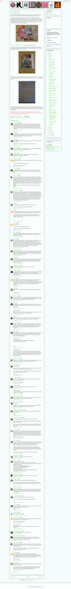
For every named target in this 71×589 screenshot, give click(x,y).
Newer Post (13, 577)
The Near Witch (52, 83)
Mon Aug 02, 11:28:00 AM (17, 300)
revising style (28, 117)
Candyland (15, 153)
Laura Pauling (15, 232)
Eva (14, 316)
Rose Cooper (15, 322)
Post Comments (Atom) (29, 580)
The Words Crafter (16, 474)
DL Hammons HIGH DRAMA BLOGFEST (53, 113)
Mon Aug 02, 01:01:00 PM (17, 329)
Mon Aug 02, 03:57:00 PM (17, 407)
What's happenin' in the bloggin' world (53, 100)
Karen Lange (15, 504)
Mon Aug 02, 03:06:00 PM (17, 388)
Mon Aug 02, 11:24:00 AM (17, 293)
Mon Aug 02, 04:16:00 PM (17, 415)
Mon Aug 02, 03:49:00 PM (17, 399)
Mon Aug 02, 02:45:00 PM (17, 383)
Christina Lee (15, 377)
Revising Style (51, 124)
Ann (14, 302)
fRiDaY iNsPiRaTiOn (52, 102)
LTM (14, 203)
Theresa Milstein (16, 517)
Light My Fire (51, 77)
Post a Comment (15, 572)
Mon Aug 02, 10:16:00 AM (17, 263)
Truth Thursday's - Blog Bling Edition (53, 117)
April (50, 130)
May (50, 129)
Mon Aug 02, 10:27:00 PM (17, 540)
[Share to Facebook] (27, 116)
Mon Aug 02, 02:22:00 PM (17, 375)
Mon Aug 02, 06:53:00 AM (17, 130)
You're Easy (51, 74)
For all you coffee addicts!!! (52, 119)
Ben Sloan (15, 552)
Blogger (41, 586)
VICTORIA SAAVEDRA (17, 531)
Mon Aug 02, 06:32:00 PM (17, 476)
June (50, 127)
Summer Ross (16, 270)
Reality (50, 107)
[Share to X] (26, 116)
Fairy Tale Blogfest (52, 70)
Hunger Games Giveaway (52, 73)
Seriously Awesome (52, 103)
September (51, 64)
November (51, 61)
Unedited (48, 37)
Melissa (14, 331)
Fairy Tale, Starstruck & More (53, 69)
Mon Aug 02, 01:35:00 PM (17, 347)
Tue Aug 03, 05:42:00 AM (17, 560)
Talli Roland (15, 364)
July (49, 126)
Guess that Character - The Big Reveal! (53, 88)
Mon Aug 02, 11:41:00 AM (17, 308)
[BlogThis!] (25, 116)
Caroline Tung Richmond (18, 417)
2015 (49, 52)
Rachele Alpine (16, 487)
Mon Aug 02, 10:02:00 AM (17, 255)
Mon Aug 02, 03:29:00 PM (17, 394)
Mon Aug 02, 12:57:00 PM (17, 320)
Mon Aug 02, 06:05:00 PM (17, 458)
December (51, 59)
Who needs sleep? (52, 66)
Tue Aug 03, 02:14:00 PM (17, 570)
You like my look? (52, 93)
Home (27, 577)
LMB (14, 132)
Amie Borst (15, 479)
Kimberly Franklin (16, 358)
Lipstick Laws (51, 84)
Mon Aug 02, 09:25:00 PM (17, 528)
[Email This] (24, 116)
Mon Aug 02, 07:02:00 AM (17, 137)
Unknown (50, 12)
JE (13, 210)
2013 (49, 53)
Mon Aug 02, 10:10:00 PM (17, 533)
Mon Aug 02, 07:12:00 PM (17, 485)
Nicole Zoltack (16, 249)
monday (18, 117)
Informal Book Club (52, 110)
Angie (14, 257)
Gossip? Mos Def (52, 81)
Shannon (15, 223)
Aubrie (14, 139)
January (50, 135)
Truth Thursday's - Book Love (52, 106)
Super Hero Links (52, 114)
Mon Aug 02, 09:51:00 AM (17, 247)
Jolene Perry (15, 460)
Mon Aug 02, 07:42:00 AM (17, 156)
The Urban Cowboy (16, 455)
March (50, 132)
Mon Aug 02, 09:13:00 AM (17, 221)
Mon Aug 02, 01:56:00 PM (17, 356)
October (50, 62)
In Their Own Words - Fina (53, 98)
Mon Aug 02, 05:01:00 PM (17, 453)
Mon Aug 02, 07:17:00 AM (17, 145)
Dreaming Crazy (52, 109)
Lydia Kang (15, 385)
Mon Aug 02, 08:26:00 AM (17, 173)
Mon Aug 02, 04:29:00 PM (17, 438)
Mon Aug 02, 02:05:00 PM (17, 362)
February (51, 133)
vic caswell (15, 147)
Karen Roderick (16, 122)
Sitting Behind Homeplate (18, 409)
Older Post (41, 577)
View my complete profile (51, 14)
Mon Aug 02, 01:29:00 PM (17, 337)
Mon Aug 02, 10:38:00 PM (17, 550)
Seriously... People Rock (53, 86)
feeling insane (51, 76)
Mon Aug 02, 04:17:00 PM (17, 427)
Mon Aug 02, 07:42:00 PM (17, 493)
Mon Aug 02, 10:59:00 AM (17, 286)
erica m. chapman (16, 542)
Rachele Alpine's (38, 21)
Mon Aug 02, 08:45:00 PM (17, 510)
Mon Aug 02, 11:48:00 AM (17, 314)
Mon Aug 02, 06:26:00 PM (17, 472)
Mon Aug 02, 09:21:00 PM (17, 523)
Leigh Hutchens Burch (17, 495)
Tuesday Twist (51, 122)
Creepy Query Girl (16, 190)
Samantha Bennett (16, 396)
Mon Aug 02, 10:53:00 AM (17, 276)
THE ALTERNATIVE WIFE (18, 535)
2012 (49, 55)
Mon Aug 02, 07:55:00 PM (17, 502)
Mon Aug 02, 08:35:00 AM (17, 201)
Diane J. (14, 562)
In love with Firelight (53, 121)
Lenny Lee (15, 429)
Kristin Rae (15, 512)
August (50, 65)
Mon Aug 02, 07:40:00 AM (17, 151)
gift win (14, 117)
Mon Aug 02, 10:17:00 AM (17, 268)
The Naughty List (14, 45)
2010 (49, 58)
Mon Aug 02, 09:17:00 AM (17, 236)
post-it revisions (23, 117)
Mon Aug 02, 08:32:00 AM (17, 188)
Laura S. (14, 278)
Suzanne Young (21, 45)
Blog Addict (51, 91)
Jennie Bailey (15, 440)
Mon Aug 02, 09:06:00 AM (17, 208)
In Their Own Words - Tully (53, 95)
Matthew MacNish (16, 265)
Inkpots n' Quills (16, 307)
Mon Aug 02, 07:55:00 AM (17, 166)
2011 (49, 56)
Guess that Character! (53, 90)
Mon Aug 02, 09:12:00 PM (17, 515)
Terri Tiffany (15, 168)
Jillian (14, 288)
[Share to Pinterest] (28, 116)
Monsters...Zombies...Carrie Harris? (53, 80)
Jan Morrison (15, 175)
